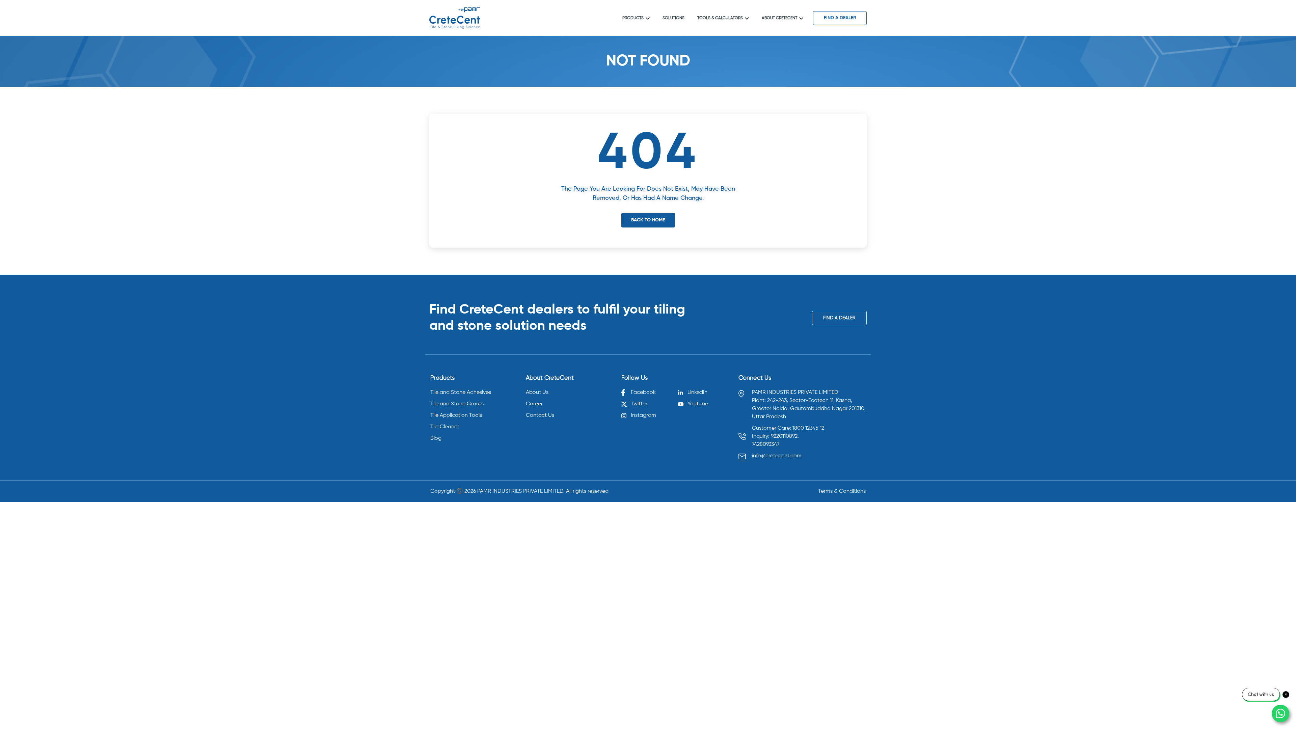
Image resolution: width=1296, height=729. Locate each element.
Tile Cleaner (444, 427)
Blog (435, 438)
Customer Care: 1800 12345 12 (788, 428)
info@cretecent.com (777, 456)
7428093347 (766, 444)
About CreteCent (779, 18)
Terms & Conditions (842, 491)
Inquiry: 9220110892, (775, 436)
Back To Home (648, 220)
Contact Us (540, 415)
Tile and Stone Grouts (457, 404)
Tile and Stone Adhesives (460, 392)
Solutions (673, 18)
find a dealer (840, 18)
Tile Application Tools (456, 415)
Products (633, 18)
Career (534, 404)
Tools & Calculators (720, 18)
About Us (537, 392)
